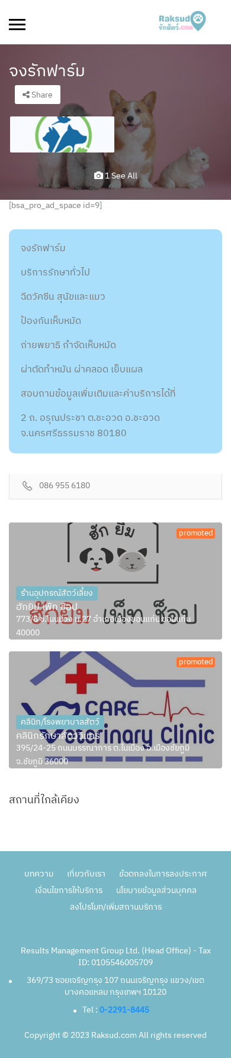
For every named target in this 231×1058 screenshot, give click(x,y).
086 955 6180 (64, 486)
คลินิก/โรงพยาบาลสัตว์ (60, 722)
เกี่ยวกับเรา (86, 874)
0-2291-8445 (124, 1010)
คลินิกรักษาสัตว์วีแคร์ (58, 736)
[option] (62, 134)
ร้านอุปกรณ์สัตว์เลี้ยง (57, 593)
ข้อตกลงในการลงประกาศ (163, 874)
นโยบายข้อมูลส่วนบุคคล (156, 890)
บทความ (38, 874)
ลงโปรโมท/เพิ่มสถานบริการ (116, 907)
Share (41, 95)
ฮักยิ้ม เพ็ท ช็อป (47, 607)
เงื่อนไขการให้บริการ (68, 890)
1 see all (120, 176)
